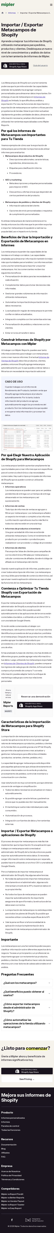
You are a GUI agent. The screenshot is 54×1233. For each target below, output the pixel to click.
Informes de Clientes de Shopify (19, 663)
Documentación (9, 1144)
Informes (12, 13)
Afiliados (5, 1152)
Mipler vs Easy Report (11, 1208)
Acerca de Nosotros (10, 1171)
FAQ (3, 1156)
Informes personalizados (13, 1118)
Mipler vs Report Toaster (12, 1204)
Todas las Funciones (10, 1130)
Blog (3, 1148)
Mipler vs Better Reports (12, 1197)
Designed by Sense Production (38, 1220)
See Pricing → (27, 1079)
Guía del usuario (40, 65)
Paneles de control (10, 1126)
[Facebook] (11, 1219)
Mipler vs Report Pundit (12, 1194)
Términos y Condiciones (12, 1179)
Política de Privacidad (11, 1175)
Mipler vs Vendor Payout (12, 1201)
